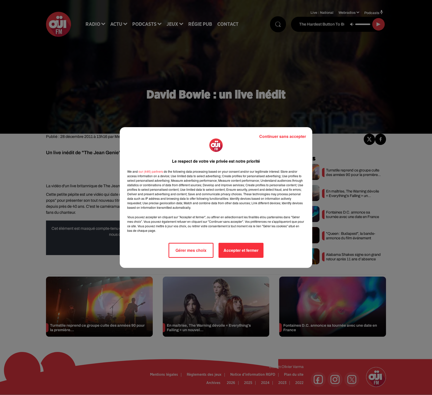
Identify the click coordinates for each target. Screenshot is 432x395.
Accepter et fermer (241, 250)
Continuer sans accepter (282, 136)
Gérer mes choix (191, 250)
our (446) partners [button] (150, 171)
